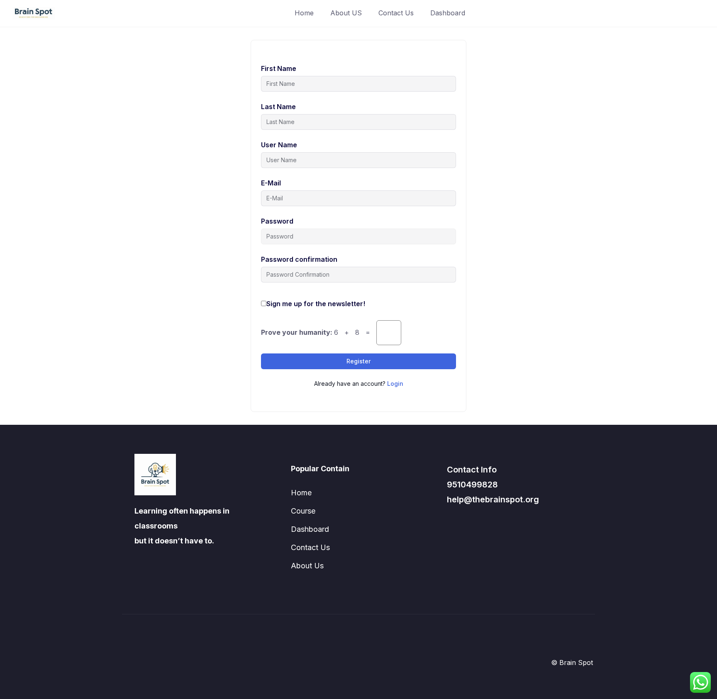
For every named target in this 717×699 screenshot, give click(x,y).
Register (358, 361)
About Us (307, 565)
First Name (278, 68)
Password (277, 221)
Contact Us (396, 13)
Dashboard (447, 13)
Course (303, 511)
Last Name (278, 106)
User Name (279, 145)
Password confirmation (299, 259)
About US (346, 13)
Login (395, 383)
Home (304, 13)
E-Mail (271, 183)
